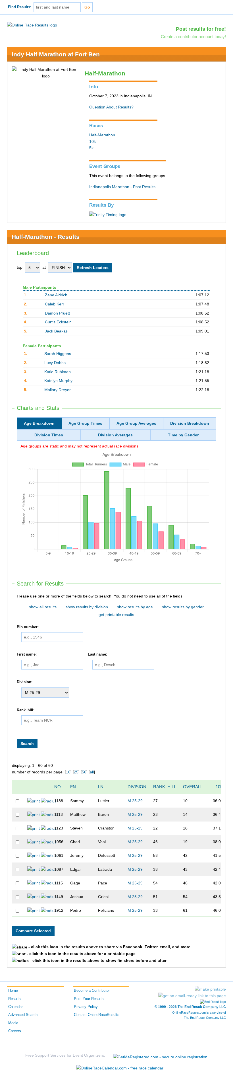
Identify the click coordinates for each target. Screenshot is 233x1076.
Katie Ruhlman (57, 371)
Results (14, 999)
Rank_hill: (25, 710)
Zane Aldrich (56, 295)
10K (219, 786)
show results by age (135, 607)
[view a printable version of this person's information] (33, 800)
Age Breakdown (39, 423)
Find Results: (19, 7)
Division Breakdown (189, 423)
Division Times (48, 435)
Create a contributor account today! (193, 36)
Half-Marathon (102, 135)
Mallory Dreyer (57, 389)
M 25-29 (135, 800)
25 (76, 772)
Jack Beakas (56, 331)
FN (73, 786)
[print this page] (210, 989)
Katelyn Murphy (58, 380)
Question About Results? (111, 107)
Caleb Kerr (54, 304)
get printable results (116, 614)
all (92, 772)
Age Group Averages (136, 423)
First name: (27, 654)
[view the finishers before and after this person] (49, 800)
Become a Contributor (92, 991)
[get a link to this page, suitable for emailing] (192, 995)
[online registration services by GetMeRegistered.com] (160, 1055)
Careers (14, 1031)
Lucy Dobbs (55, 362)
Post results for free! (201, 29)
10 (68, 772)
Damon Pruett (57, 313)
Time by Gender (183, 435)
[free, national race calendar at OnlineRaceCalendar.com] (119, 1068)
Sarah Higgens (57, 353)
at (44, 267)
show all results (43, 607)
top (19, 267)
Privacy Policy (86, 1007)
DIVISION (137, 786)
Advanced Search (23, 1015)
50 (84, 772)
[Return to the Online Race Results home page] (32, 24)
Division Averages (115, 435)
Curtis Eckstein (58, 322)
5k (91, 147)
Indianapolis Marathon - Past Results (122, 186)
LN (100, 786)
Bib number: (28, 627)
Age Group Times (85, 423)
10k (92, 141)
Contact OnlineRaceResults (96, 1015)
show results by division (87, 607)
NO (57, 786)
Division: (24, 682)
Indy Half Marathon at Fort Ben (56, 54)
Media (13, 1023)
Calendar (15, 1007)
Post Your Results (89, 999)
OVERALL (193, 786)
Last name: (97, 654)
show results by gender (183, 607)
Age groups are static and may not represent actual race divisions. (80, 446)
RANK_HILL (164, 786)
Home (13, 991)
